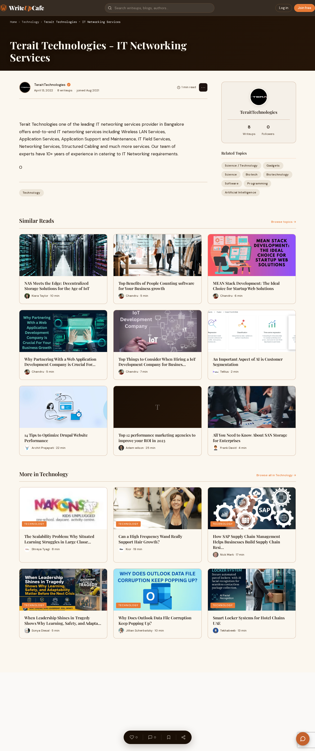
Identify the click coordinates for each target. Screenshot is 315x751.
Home (13, 22)
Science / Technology (241, 166)
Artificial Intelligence (240, 193)
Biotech (252, 174)
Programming (257, 183)
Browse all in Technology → (276, 475)
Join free (304, 8)
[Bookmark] (168, 737)
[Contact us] (303, 739)
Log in (283, 8)
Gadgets (273, 166)
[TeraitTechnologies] (25, 87)
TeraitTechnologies (49, 84)
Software (232, 183)
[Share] (183, 737)
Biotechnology (277, 174)
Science (231, 174)
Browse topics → (283, 222)
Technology (30, 22)
